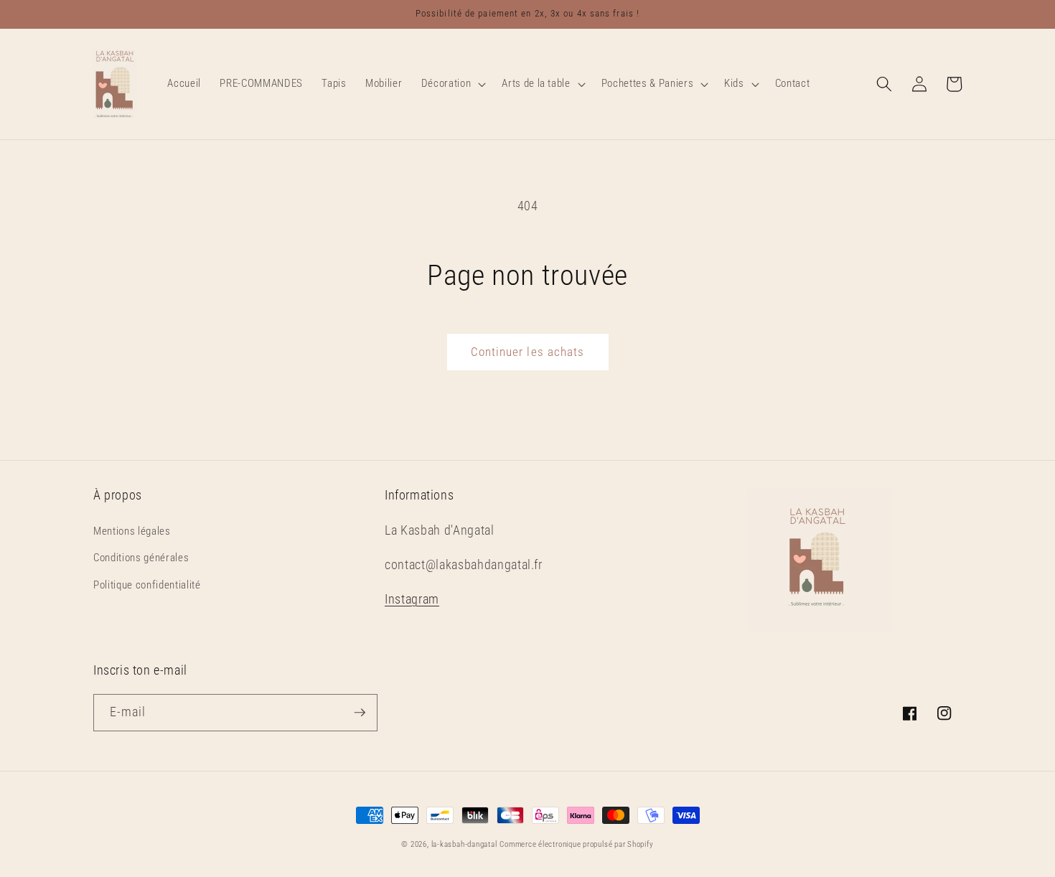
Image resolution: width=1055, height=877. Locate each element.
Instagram (412, 599)
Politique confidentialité (147, 584)
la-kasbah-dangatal (464, 844)
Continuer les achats (528, 352)
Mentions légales (132, 531)
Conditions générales (141, 557)
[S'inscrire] (359, 712)
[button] (452, 83)
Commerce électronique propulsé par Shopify (576, 844)
